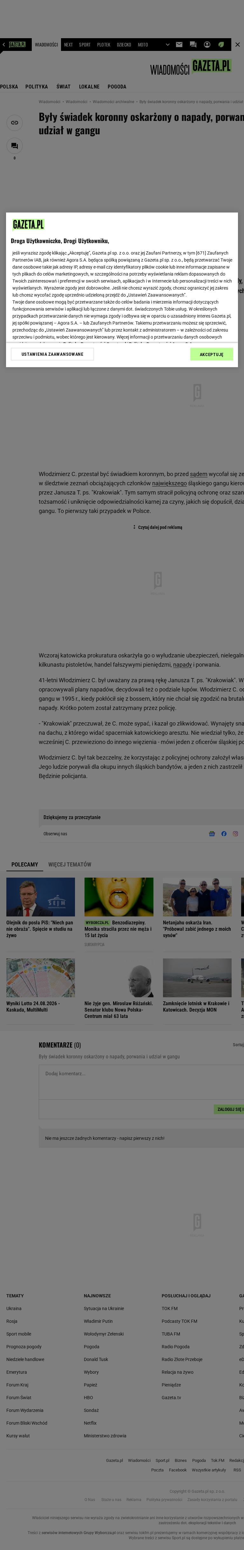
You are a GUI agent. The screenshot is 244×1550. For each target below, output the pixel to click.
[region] (122, 289)
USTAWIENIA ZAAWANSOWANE (53, 353)
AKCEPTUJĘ (212, 354)
